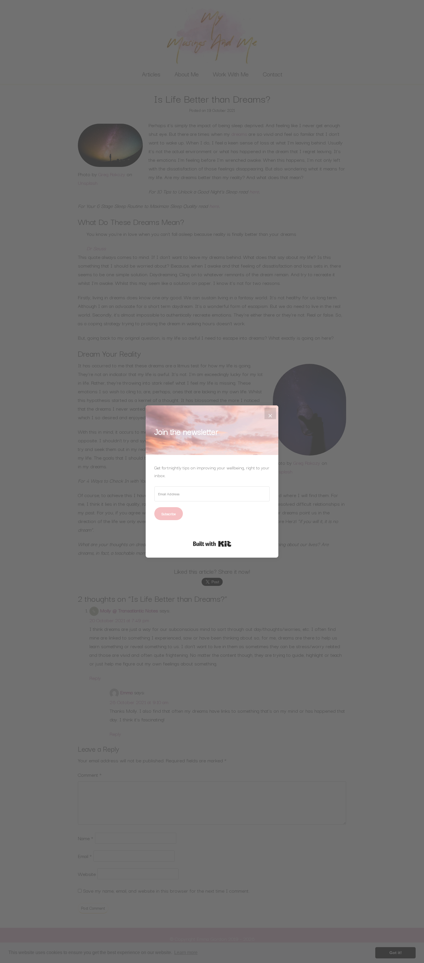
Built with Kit (212, 544)
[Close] (270, 413)
